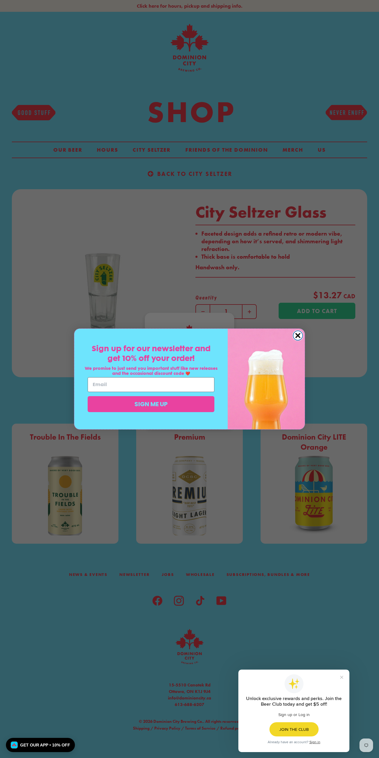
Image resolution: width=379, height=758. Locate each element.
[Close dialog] (298, 335)
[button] (40, 745)
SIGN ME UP (151, 404)
